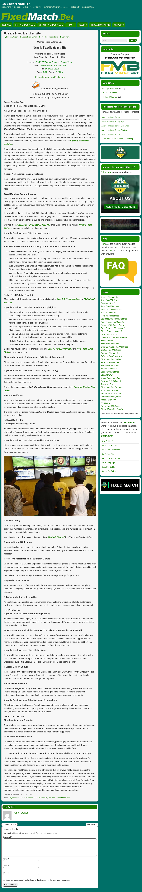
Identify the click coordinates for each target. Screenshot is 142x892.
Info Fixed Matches (109, 97)
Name (6, 859)
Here (103, 244)
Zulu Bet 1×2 (106, 375)
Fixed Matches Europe (111, 387)
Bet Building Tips (108, 463)
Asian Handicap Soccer (111, 134)
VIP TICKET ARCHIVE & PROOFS (51, 25)
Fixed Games (107, 340)
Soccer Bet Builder (109, 471)
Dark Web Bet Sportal (111, 381)
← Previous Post (9, 824)
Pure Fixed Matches (110, 362)
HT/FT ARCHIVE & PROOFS (25, 25)
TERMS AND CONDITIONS (100, 25)
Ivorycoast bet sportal (111, 396)
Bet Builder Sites (108, 454)
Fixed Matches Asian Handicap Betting (117, 139)
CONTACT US (119, 25)
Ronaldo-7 (105, 403)
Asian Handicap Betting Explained (115, 126)
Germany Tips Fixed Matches (114, 347)
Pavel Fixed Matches (110, 406)
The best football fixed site (59, 798)
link (110, 250)
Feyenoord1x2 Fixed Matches (21, 798)
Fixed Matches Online (111, 359)
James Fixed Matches (111, 297)
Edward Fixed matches (111, 356)
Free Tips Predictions (49, 37)
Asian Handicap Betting (111, 117)
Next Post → (92, 824)
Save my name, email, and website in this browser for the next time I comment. (38, 880)
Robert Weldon (12, 37)
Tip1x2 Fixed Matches (111, 350)
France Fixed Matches (111, 393)
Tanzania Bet (107, 384)
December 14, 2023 (29, 37)
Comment (7, 837)
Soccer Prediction (109, 368)
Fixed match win (40, 798)
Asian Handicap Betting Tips (113, 122)
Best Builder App (108, 441)
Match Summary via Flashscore (50, 77)
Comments (66, 37)
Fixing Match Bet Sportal (112, 409)
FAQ (70, 25)
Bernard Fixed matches (111, 353)
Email (6, 866)
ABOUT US (83, 25)
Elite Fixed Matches (110, 365)
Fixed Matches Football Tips (15, 3)
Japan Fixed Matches (111, 378)
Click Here (106, 172)
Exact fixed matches (110, 390)
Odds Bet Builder (108, 467)
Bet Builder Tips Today (111, 458)
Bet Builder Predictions (111, 450)
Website (6, 873)
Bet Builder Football (109, 445)
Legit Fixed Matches (110, 372)
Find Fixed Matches (110, 343)
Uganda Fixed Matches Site (22, 33)
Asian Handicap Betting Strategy (115, 130)
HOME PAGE (6, 25)
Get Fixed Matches (109, 93)
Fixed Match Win (108, 400)
